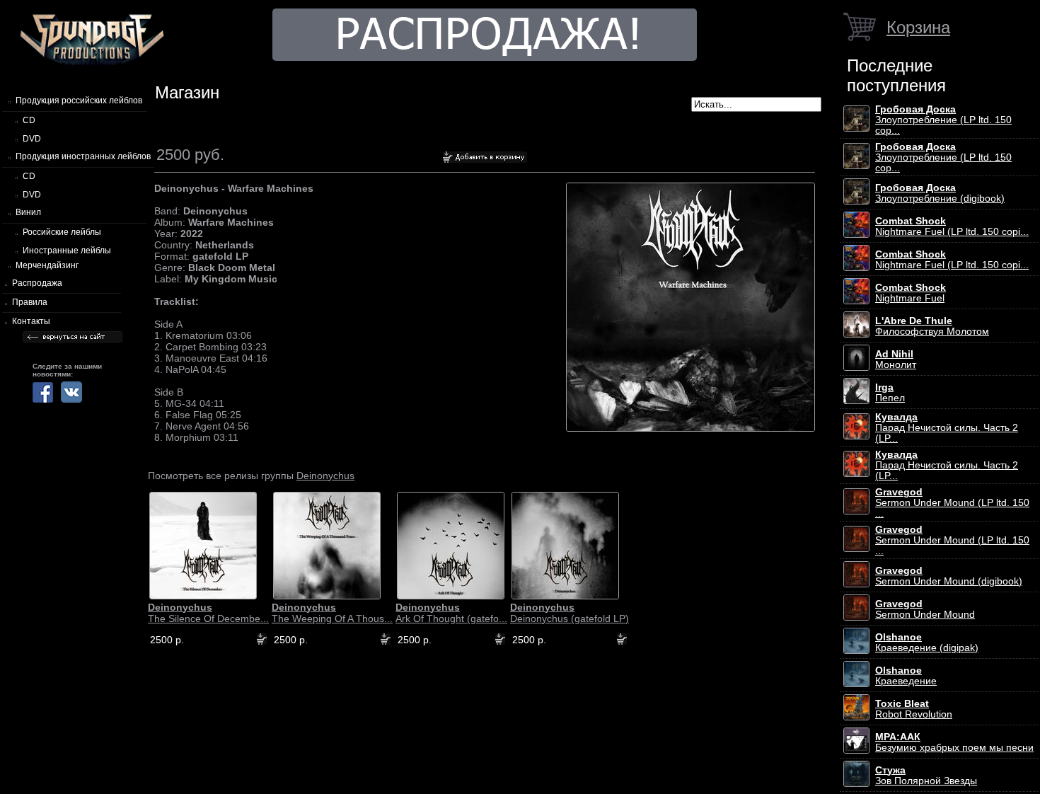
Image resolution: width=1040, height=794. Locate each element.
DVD (32, 139)
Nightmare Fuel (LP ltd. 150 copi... (952, 226)
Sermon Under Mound (925, 609)
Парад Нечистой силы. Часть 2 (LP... (946, 428)
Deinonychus (325, 475)
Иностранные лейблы (67, 250)
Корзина (918, 27)
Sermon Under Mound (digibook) (948, 576)
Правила (29, 302)
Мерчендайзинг (47, 265)
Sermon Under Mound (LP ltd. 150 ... (952, 503)
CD (29, 120)
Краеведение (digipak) (926, 642)
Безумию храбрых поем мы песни (954, 742)
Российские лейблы (62, 232)
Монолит (895, 359)
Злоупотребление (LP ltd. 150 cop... (943, 120)
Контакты (31, 321)
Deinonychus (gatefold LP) (569, 613)
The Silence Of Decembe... (208, 613)
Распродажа (37, 283)
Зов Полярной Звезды (926, 775)
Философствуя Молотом (932, 326)
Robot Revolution (913, 709)
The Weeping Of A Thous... (332, 613)
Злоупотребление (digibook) (940, 193)
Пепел (890, 392)
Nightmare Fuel (910, 293)
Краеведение (906, 675)
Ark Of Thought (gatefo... (451, 613)
